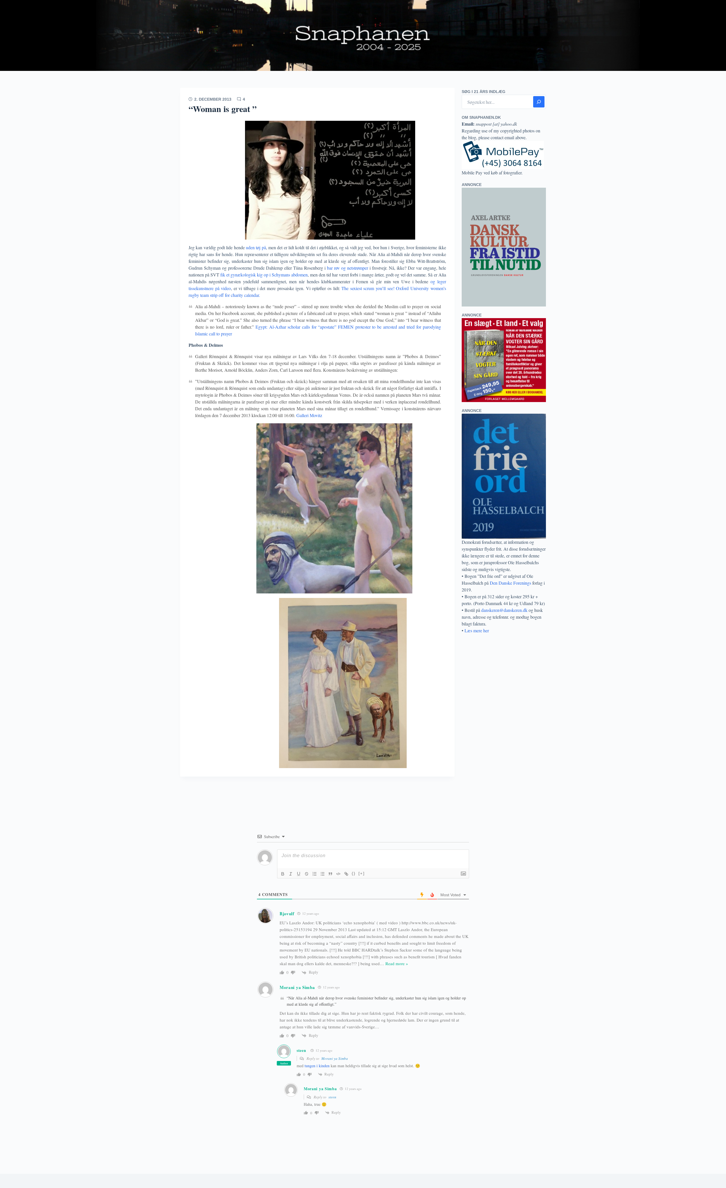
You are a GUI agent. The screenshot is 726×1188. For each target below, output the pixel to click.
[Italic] (291, 873)
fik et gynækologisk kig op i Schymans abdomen (264, 275)
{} (354, 873)
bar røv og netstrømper (347, 268)
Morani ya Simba (334, 1058)
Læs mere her (477, 630)
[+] (361, 873)
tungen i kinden (317, 1065)
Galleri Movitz (309, 415)
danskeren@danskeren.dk (504, 610)
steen (301, 1050)
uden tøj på (255, 247)
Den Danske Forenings (510, 583)
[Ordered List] (314, 873)
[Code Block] (338, 873)
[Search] (538, 101)
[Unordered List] (322, 873)
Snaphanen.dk (363, 35)
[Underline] (299, 873)
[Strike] (307, 873)
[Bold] (283, 873)
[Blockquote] (330, 873)
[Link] (346, 873)
